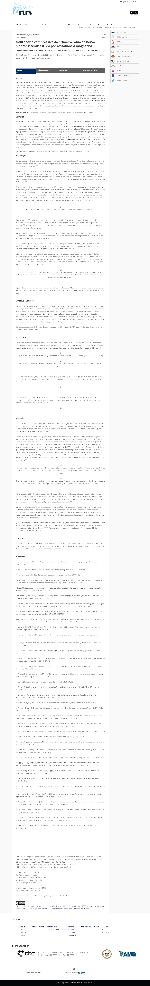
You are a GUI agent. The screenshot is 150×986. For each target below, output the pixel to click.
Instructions (44, 25)
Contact (23, 935)
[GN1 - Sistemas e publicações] (81, 973)
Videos (104, 929)
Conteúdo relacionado (91, 70)
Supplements (73, 935)
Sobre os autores (43, 70)
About (18, 25)
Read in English (121, 32)
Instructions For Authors (56, 929)
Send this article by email (125, 51)
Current (71, 929)
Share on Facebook (123, 76)
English (134, 1)
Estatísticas (63, 70)
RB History (24, 932)
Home (81, 27)
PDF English (120, 42)
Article (115, 27)
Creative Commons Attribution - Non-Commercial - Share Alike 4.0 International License (59, 909)
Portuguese (123, 1)
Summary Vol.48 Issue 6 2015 (102, 27)
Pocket (119, 71)
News (92, 25)
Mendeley (120, 66)
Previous (71, 932)
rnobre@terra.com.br (28, 883)
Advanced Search (67, 25)
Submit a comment (123, 61)
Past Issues (88, 27)
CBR (21, 929)
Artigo (19, 70)
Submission (82, 25)
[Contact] (75, 968)
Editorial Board (30, 25)
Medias (100, 25)
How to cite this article (124, 56)
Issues (55, 25)
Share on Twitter (122, 80)
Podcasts (105, 932)
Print (118, 47)
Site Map (110, 25)
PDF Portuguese (122, 37)
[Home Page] (32, 8)
